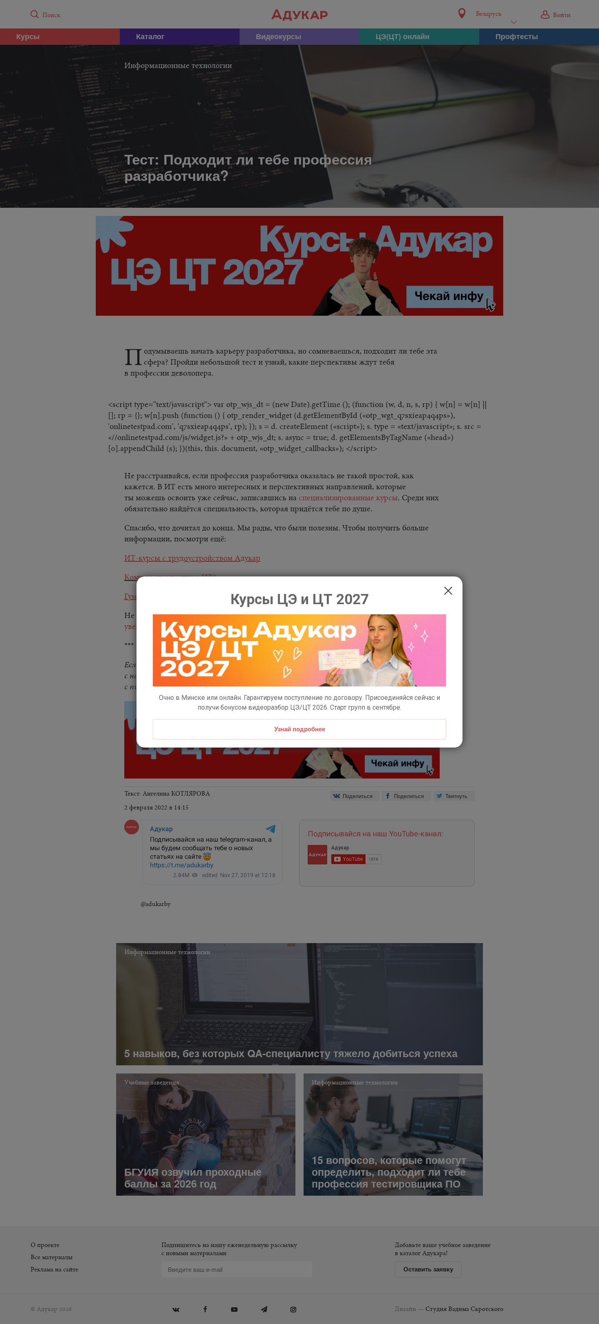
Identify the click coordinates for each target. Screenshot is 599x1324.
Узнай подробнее (299, 728)
